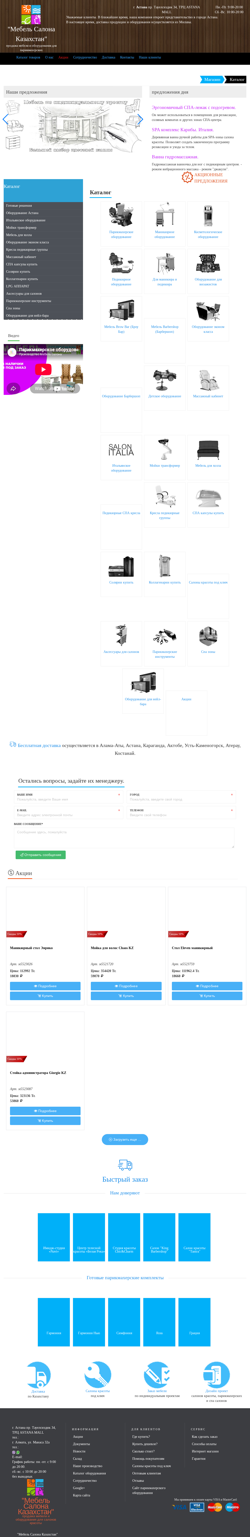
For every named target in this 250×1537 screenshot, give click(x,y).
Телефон (137, 810)
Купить (47, 996)
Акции (63, 57)
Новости (79, 1451)
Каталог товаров (28, 57)
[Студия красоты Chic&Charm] (124, 1228)
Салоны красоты (98, 1391)
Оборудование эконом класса (27, 242)
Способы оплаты (204, 1444)
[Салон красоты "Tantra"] (194, 1228)
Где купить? (141, 1437)
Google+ (79, 1488)
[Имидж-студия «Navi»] (54, 1228)
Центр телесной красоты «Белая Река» (89, 1249)
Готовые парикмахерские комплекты (125, 1277)
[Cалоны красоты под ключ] (98, 1374)
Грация (194, 1333)
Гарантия (198, 1459)
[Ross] (159, 1313)
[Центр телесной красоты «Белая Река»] (89, 1228)
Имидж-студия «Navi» (54, 1249)
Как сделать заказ (205, 1437)
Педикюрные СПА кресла (121, 513)
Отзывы (138, 1481)
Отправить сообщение (42, 855)
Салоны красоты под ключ (208, 582)
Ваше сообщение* (28, 824)
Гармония (54, 1333)
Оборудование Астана (22, 213)
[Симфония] (124, 1313)
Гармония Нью (89, 1333)
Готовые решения (19, 205)
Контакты (127, 57)
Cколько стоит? (143, 1451)
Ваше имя (24, 794)
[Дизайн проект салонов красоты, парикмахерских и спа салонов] (216, 1374)
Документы (81, 1444)
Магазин (212, 79)
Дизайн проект (217, 1391)
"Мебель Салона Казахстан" (36, 1510)
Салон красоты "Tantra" (194, 1249)
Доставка (108, 57)
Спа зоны (13, 308)
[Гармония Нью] (89, 1313)
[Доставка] (38, 1374)
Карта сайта (81, 1495)
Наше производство (87, 1466)
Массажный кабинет (21, 257)
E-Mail (22, 810)
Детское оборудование (164, 396)
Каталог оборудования (89, 1473)
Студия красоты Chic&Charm (124, 1249)
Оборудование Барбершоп (121, 396)
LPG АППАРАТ (17, 286)
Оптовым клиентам (146, 1473)
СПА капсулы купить (21, 264)
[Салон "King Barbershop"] (159, 1228)
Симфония (124, 1333)
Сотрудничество (85, 57)
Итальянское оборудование (25, 220)
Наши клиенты (150, 57)
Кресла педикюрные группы (27, 249)
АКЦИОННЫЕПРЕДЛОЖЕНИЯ (211, 178)
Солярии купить (18, 271)
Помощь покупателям (148, 1459)
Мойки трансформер (21, 227)
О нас (49, 57)
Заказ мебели (157, 1391)
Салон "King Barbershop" (159, 1249)
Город (134, 794)
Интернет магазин (205, 1451)
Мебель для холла (19, 235)
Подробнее (47, 986)
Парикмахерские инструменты (28, 301)
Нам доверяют (125, 1192)
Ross (159, 1333)
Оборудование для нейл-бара (27, 315)
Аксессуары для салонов (24, 293)
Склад (77, 1459)
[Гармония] (54, 1313)
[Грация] (194, 1313)
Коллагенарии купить (22, 279)
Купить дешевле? (144, 1444)
